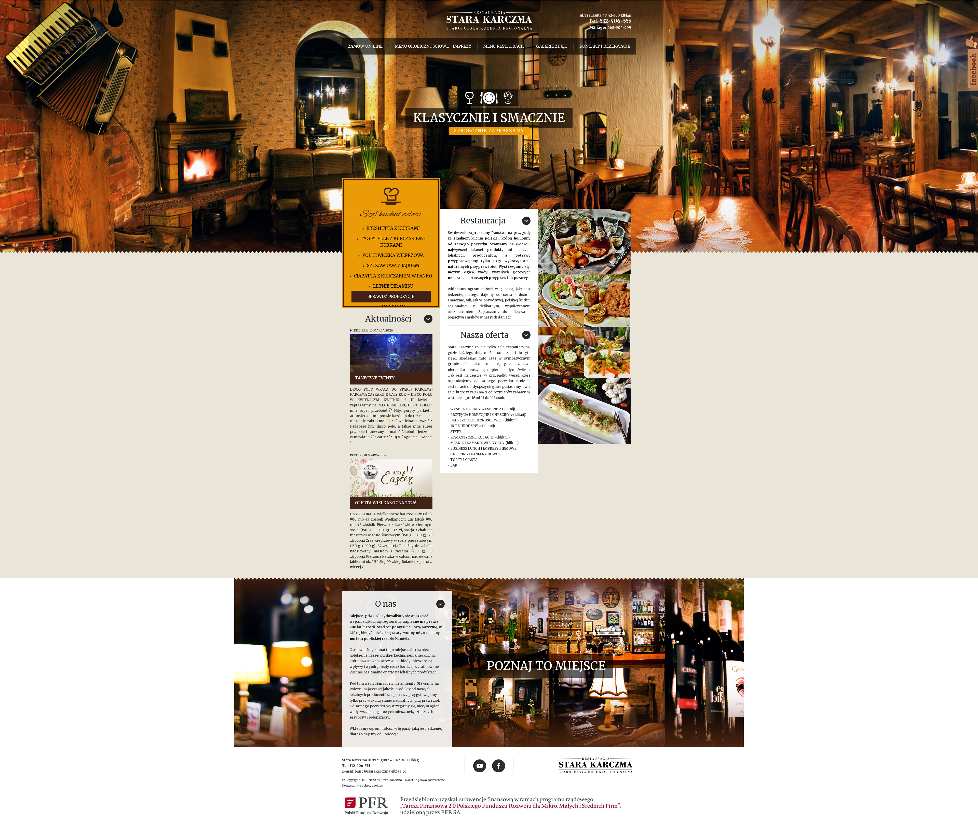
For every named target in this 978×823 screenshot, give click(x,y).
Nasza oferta (484, 335)
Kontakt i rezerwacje (604, 46)
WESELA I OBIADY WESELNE (474, 409)
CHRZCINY (500, 415)
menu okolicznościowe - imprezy (433, 46)
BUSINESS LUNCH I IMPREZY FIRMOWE (483, 448)
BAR (453, 465)
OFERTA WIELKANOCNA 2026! (385, 502)
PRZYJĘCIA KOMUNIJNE (469, 415)
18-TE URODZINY (464, 426)
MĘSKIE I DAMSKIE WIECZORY (476, 443)
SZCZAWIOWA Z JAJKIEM (393, 265)
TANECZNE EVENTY (375, 378)
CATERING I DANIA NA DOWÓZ (475, 454)
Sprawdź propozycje (391, 296)
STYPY (455, 432)
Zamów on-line (365, 46)
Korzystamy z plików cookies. (363, 785)
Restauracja (483, 221)
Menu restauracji (503, 46)
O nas (385, 604)
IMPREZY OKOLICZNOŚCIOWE (475, 420)
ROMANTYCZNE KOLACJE (471, 437)
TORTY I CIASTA (464, 460)
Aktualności (388, 319)
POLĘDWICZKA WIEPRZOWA (393, 255)
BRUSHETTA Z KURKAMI (393, 228)
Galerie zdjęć (551, 46)
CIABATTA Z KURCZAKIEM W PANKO (393, 276)
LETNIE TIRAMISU (393, 286)
